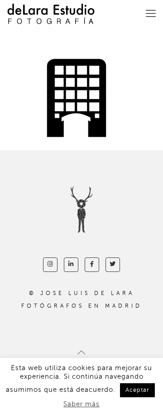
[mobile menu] (150, 13)
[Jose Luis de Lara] (51, 13)
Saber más (81, 404)
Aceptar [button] (137, 390)
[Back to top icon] (81, 352)
